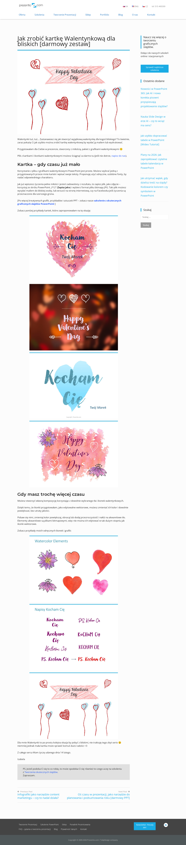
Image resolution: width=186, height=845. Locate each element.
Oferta (22, 14)
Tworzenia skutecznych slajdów (41, 772)
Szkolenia (39, 14)
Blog (120, 14)
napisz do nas (119, 155)
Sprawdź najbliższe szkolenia (154, 68)
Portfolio (104, 14)
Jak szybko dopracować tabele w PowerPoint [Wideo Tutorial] (154, 140)
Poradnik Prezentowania (80, 824)
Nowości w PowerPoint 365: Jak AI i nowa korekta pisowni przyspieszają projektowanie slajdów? (154, 97)
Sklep (88, 14)
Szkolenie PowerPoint (49, 824)
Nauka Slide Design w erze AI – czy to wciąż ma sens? (153, 121)
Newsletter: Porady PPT (144, 826)
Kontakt (151, 14)
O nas (135, 14)
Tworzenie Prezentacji (65, 14)
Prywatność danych (69, 829)
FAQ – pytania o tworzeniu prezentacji (35, 829)
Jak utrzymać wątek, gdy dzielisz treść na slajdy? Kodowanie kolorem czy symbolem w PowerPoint (154, 187)
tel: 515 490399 (158, 6)
